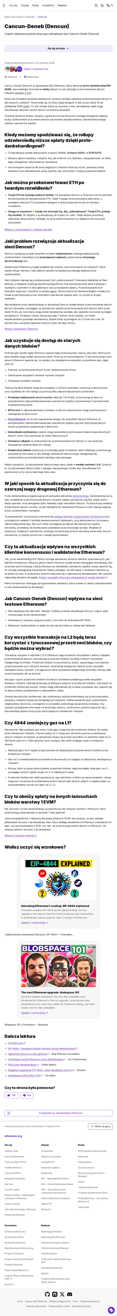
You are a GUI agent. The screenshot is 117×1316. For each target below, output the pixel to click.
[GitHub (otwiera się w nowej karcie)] (47, 1294)
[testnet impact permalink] (3, 601)
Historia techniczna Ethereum (54, 1248)
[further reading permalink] (3, 1036)
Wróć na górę (102, 1126)
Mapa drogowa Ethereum (19, 17)
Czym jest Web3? (13, 1173)
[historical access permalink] (3, 343)
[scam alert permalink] (3, 185)
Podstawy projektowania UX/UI (92, 1192)
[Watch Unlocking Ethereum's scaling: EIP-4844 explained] (58, 879)
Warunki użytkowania (36, 1306)
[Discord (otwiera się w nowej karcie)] (69, 1294)
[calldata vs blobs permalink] (3, 642)
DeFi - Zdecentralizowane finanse (57, 1184)
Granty (81, 1182)
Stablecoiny (46, 1173)
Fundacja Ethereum (14, 1264)
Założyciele (83, 1207)
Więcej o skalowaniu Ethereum (21, 328)
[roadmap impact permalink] (3, 486)
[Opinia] (111, 1310)
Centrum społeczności (15, 1231)
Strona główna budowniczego (92, 1151)
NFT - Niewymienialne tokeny (55, 1178)
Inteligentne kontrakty (15, 1178)
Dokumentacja (84, 1162)
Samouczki (83, 1156)
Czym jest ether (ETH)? (15, 1162)
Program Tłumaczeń (14, 1253)
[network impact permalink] (3, 244)
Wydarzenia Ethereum (15, 1242)
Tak (14, 1095)
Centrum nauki (11, 1151)
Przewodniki (47, 1151)
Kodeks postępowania (59, 1301)
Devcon (9, 1284)
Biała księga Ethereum (51, 1231)
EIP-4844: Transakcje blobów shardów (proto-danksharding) (42, 1048)
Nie (29, 1095)
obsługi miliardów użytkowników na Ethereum (79, 516)
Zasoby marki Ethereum (36, 1301)
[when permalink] (3, 140)
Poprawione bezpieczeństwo (55, 1242)
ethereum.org (13, 1136)
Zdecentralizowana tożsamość (55, 1198)
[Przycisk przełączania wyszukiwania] (96, 5)
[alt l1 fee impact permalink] (3, 799)
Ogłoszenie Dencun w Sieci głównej (28, 1053)
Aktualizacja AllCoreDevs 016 (25, 1075)
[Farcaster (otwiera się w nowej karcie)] (54, 1294)
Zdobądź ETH (48, 1162)
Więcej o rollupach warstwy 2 (21, 835)
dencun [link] (42, 17)
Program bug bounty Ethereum (19, 1259)
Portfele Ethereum (13, 1167)
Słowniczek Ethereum (15, 1215)
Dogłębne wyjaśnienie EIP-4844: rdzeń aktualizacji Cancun (41, 1070)
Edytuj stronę (31, 77)
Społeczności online (14, 1237)
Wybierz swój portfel (51, 1156)
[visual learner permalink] (3, 847)
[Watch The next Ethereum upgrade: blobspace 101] (58, 966)
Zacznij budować (86, 1167)
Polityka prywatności (90, 1301)
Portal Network (16, 419)
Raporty (45, 1273)
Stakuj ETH (46, 1204)
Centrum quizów (12, 1204)
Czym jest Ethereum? (14, 1156)
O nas (20, 1301)
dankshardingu (81, 496)
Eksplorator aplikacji (50, 1167)
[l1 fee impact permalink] (3, 723)
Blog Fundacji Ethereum (17, 1270)
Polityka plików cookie (59, 1306)
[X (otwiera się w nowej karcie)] (62, 1294)
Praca (75, 1301)
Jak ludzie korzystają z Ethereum (20, 1209)
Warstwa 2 (46, 1209)
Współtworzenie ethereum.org (19, 1248)
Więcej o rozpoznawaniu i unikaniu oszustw (28, 229)
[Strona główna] (3, 5)
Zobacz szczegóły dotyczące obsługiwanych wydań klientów (73, 577)
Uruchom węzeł (12, 1189)
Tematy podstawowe (88, 1187)
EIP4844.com (17, 1043)
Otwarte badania (49, 1253)
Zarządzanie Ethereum (51, 1268)
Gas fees (9, 1184)
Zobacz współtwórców (36, 69)
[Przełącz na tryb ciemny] (102, 5)
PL (112, 5)
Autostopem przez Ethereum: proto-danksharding (36, 1059)
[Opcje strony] (20, 76)
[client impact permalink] (3, 549)
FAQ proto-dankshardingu (23, 1064)
